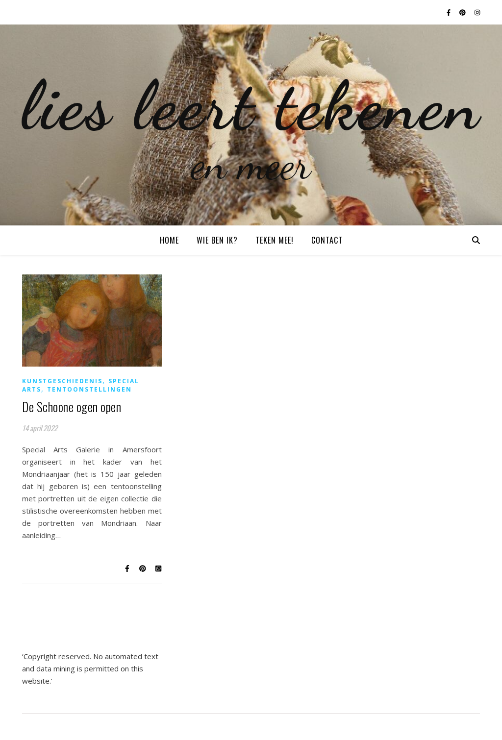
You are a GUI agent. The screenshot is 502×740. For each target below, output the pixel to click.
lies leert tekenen (251, 105)
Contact (327, 240)
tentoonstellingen (89, 389)
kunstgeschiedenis (62, 381)
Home (169, 240)
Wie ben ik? (217, 240)
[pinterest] (463, 12)
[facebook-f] (449, 12)
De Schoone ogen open (71, 406)
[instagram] (477, 12)
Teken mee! (274, 240)
